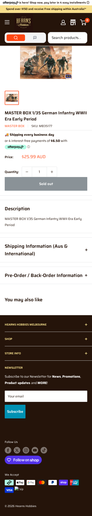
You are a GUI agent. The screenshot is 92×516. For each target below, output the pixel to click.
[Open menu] (7, 22)
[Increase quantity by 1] (52, 172)
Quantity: (12, 171)
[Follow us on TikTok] (44, 450)
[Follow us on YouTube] (35, 450)
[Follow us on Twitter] (17, 450)
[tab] (16, 37)
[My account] (63, 22)
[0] (83, 22)
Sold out (46, 184)
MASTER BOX (15, 126)
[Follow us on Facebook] (8, 450)
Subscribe (15, 411)
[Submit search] (81, 37)
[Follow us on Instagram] (26, 450)
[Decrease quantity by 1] (27, 172)
